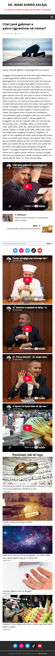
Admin (19, 33)
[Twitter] (27, 250)
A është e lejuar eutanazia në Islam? (17, 522)
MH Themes (42, 653)
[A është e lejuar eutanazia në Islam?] (27, 507)
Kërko (49, 244)
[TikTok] (33, 250)
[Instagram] (21, 250)
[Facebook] (15, 250)
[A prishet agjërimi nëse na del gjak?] (27, 576)
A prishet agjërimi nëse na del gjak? (17, 591)
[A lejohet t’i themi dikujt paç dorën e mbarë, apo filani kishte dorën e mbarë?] (27, 609)
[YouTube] (39, 250)
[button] (51, 17)
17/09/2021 (9, 33)
